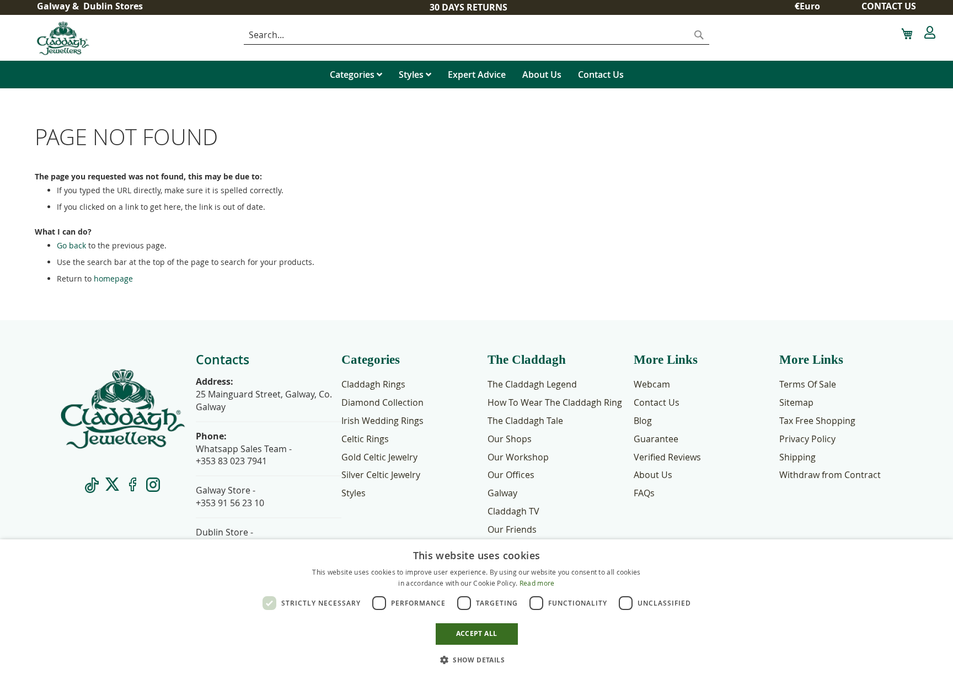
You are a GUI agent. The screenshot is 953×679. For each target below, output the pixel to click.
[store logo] (98, 37)
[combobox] (476, 35)
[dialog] (476, 609)
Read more (537, 583)
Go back (71, 245)
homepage (113, 278)
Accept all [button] (476, 633)
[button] (811, 6)
